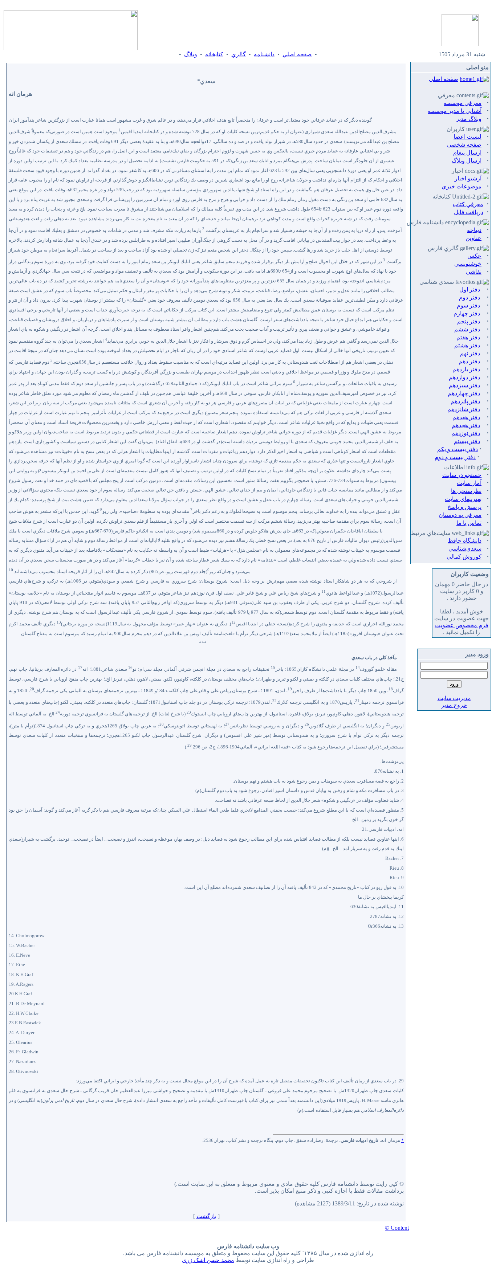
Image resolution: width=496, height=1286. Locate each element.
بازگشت (206, 1216)
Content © (397, 1228)
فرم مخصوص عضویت (461, 625)
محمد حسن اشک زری (208, 1260)
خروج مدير (454, 705)
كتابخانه (214, 54)
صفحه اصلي (297, 54)
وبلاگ (190, 54)
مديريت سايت (454, 698)
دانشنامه (264, 54)
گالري (238, 54)
